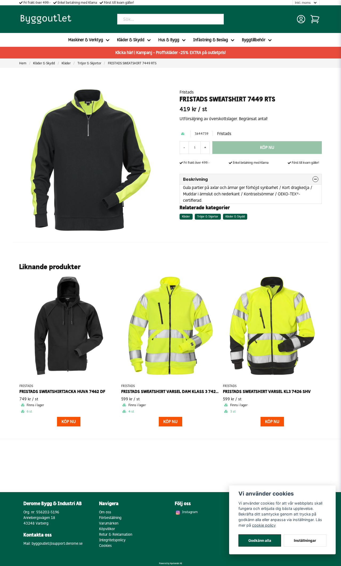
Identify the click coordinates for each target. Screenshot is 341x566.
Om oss (105, 512)
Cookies (105, 545)
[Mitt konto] (301, 19)
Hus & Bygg (168, 39)
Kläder (66, 63)
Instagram (190, 512)
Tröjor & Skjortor (89, 63)
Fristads (187, 92)
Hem (22, 63)
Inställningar (305, 540)
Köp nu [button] (69, 421)
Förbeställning (110, 517)
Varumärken (108, 523)
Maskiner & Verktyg (85, 39)
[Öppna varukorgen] (315, 19)
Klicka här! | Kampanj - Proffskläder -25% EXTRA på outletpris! (170, 52)
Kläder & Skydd (130, 39)
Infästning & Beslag (210, 39)
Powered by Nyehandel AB (170, 563)
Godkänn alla (259, 540)
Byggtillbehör (253, 39)
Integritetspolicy (112, 540)
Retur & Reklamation (115, 534)
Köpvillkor (107, 529)
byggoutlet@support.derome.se (57, 543)
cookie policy (264, 525)
